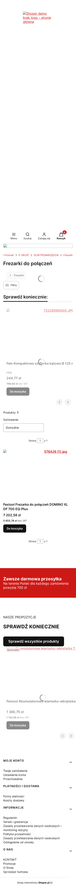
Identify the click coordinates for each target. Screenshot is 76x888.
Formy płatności (13, 796)
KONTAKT (10, 859)
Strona (32, 440)
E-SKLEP (24, 255)
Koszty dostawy (13, 800)
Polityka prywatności (17, 834)
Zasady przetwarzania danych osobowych (31, 838)
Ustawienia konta (14, 775)
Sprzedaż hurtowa (15, 872)
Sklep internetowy (33, 882)
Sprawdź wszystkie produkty (33, 641)
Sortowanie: (11, 419)
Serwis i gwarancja (15, 821)
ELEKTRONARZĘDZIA (46, 255)
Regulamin (10, 817)
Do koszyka (18, 391)
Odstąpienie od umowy (18, 842)
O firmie (8, 867)
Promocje (9, 863)
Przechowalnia (12, 779)
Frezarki (68, 255)
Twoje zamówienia (15, 770)
